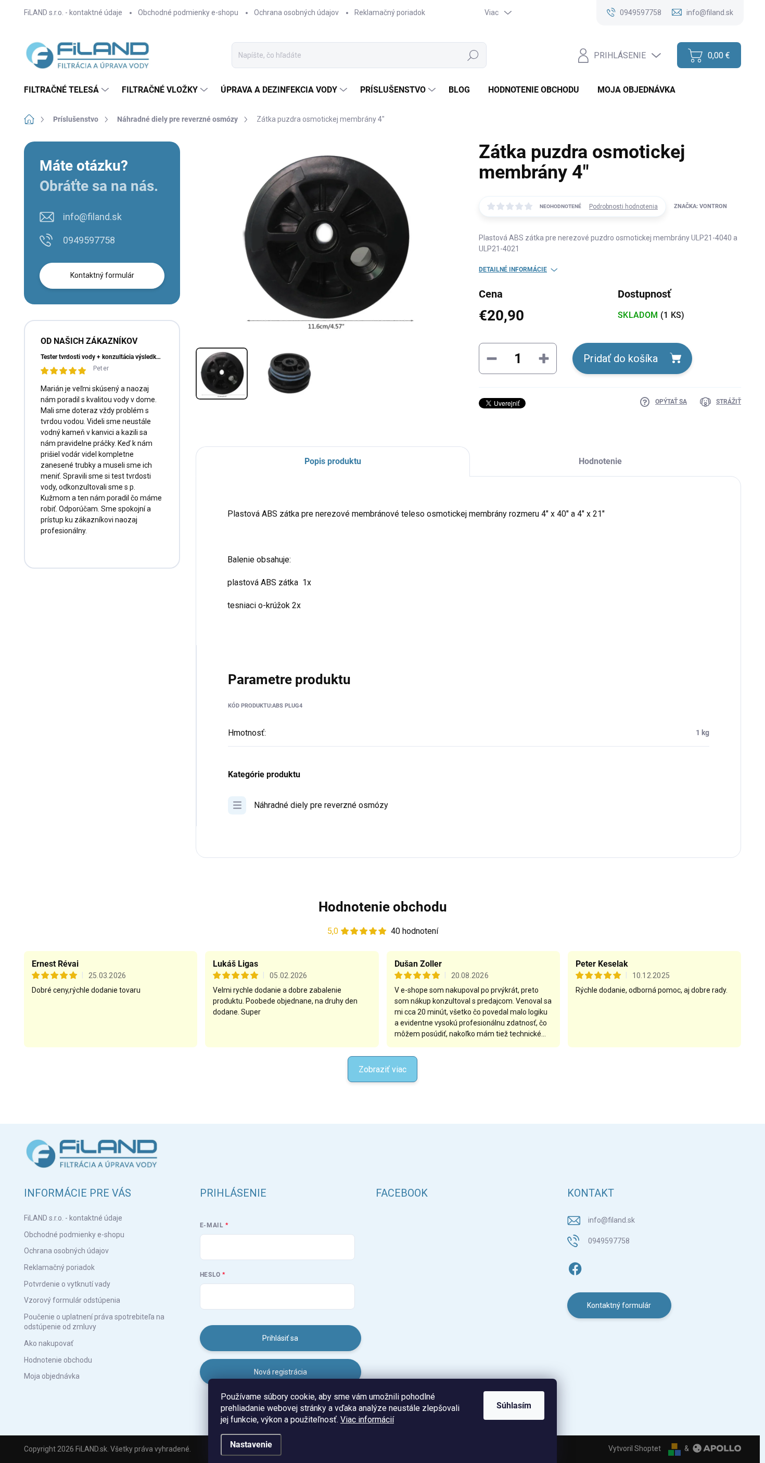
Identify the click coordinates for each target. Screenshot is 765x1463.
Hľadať (473, 55)
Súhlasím (513, 1405)
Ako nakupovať (48, 1343)
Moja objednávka (52, 1376)
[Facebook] (575, 1267)
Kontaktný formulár (102, 275)
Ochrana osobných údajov (296, 12)
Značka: (700, 206)
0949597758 (89, 240)
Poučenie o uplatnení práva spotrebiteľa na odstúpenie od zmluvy (94, 1322)
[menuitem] (67, 90)
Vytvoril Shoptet (634, 1448)
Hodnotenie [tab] (600, 461)
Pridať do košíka (620, 358)
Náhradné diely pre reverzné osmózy (321, 805)
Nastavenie (251, 1444)
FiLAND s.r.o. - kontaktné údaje (73, 12)
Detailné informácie (513, 269)
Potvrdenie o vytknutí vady (67, 1284)
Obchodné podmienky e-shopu (188, 12)
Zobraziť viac (382, 1069)
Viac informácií (367, 1419)
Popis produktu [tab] (332, 461)
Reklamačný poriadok (389, 12)
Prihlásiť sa (280, 1338)
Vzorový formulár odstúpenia (72, 1300)
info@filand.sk (92, 216)
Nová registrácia (280, 1372)
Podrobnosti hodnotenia (623, 206)
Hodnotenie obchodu (382, 907)
